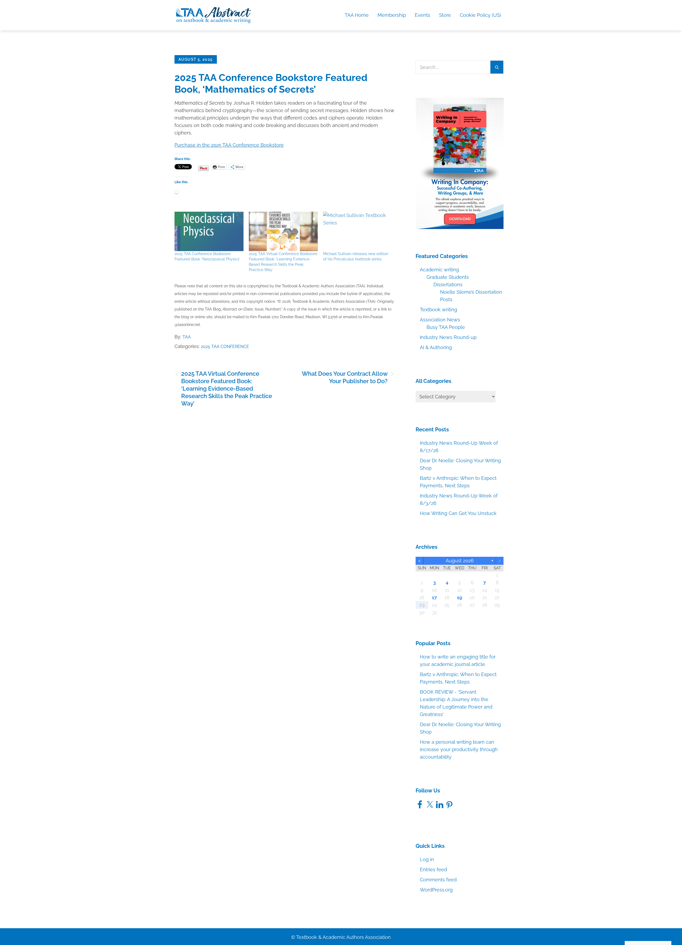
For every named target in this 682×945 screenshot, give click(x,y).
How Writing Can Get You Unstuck (458, 513)
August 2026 (460, 560)
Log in (427, 859)
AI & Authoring (436, 347)
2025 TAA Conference (225, 346)
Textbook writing (438, 309)
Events (422, 15)
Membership (391, 15)
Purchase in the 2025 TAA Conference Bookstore (229, 145)
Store (445, 15)
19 (459, 597)
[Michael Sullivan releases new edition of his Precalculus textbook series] (357, 231)
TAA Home (357, 15)
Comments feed (438, 879)
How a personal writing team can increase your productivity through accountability (459, 749)
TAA (186, 336)
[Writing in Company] (460, 163)
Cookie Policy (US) (480, 15)
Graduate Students (448, 277)
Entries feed (433, 869)
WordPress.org (436, 890)
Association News (440, 319)
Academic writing (439, 269)
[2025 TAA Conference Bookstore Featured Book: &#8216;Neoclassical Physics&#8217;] (208, 231)
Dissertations (447, 284)
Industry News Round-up (448, 337)
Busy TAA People (446, 327)
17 (434, 597)
